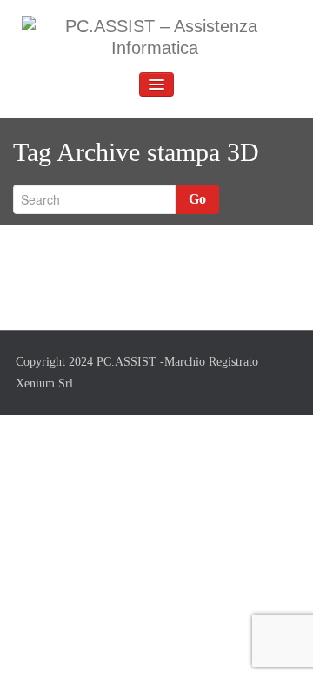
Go (197, 199)
